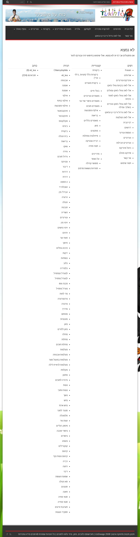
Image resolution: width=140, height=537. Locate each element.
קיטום (65, 451)
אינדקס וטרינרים (123, 80)
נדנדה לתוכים (61, 380)
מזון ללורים (63, 329)
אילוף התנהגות (61, 106)
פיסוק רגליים (62, 426)
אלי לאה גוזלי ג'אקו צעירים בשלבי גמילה (119, 105)
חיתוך (65, 243)
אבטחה (64, 80)
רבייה (65, 461)
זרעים (65, 233)
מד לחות (64, 294)
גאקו (65, 146)
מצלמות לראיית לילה (58, 365)
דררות (65, 172)
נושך (66, 395)
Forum (128, 70)
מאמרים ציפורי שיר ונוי (89, 101)
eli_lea (65, 75)
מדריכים (95, 154)
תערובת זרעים (61, 507)
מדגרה (65, 304)
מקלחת (64, 370)
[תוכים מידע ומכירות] (117, 19)
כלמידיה (64, 268)
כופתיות (64, 258)
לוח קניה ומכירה (102, 29)
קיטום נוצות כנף (60, 456)
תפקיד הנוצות (62, 512)
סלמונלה (64, 415)
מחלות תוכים (62, 344)
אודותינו (127, 75)
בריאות (95, 115)
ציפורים (64, 436)
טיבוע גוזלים (62, 248)
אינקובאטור (62, 111)
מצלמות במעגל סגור (58, 360)
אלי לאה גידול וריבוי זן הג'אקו (108, 36)
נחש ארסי (63, 405)
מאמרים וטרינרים (91, 96)
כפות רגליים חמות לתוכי (101, 2)
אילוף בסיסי (62, 101)
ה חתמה (64, 182)
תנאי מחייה (63, 502)
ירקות (65, 253)
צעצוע (65, 441)
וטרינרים (35, 29)
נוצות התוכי (63, 390)
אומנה (65, 85)
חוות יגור (64, 238)
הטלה (65, 202)
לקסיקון (87, 29)
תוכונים (64, 487)
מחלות (65, 339)
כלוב (65, 263)
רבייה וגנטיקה (92, 141)
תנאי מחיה (93, 146)
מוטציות (64, 319)
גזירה (65, 151)
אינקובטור (63, 116)
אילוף (65, 95)
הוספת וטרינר (125, 133)
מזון (96, 126)
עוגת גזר (64, 420)
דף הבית (129, 29)
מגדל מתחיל (62, 288)
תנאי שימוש (126, 163)
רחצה (65, 466)
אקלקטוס (63, 121)
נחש (66, 400)
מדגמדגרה (63, 299)
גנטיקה (64, 161)
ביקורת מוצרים (91, 83)
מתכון (65, 375)
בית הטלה (63, 136)
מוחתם (64, 314)
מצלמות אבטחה (60, 354)
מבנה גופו (63, 283)
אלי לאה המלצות (123, 117)
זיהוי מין (64, 222)
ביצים (65, 126)
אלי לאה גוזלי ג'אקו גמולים (119, 90)
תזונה (65, 492)
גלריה (77, 29)
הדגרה (65, 197)
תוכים (59, 534)
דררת (65, 177)
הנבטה (65, 207)
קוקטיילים (63, 446)
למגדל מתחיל (61, 278)
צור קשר (128, 36)
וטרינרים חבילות (123, 143)
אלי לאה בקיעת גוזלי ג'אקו (119, 85)
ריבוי (66, 471)
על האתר (95, 159)
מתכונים (94, 131)
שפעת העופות (62, 476)
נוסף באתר (21, 29)
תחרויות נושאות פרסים (88, 168)
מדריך (65, 309)
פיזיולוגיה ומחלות (90, 136)
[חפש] (7, 2)
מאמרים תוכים (92, 106)
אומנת (65, 90)
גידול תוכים (62, 156)
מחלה (65, 334)
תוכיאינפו (32, 75)
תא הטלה (63, 481)
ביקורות (46, 29)
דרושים (127, 127)
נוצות (65, 385)
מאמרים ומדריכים (63, 29)
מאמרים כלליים (91, 120)
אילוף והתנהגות (91, 110)
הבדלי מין (63, 192)
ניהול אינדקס (125, 148)
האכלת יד (63, 187)
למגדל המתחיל (61, 273)
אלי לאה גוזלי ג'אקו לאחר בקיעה (119, 97)
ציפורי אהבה (62, 431)
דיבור (65, 167)
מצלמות (64, 349)
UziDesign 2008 (102, 534)
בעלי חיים (95, 91)
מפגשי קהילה (92, 163)
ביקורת (64, 131)
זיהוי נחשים (63, 227)
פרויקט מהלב (125, 153)
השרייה (64, 212)
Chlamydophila (61, 70)
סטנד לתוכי (62, 410)
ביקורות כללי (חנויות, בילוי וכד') (86, 76)
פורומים (117, 29)
